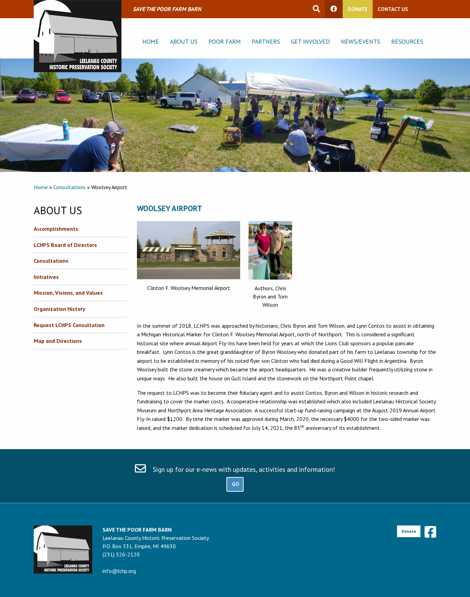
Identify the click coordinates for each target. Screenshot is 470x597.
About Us (183, 41)
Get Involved (310, 41)
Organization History (59, 308)
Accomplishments (56, 228)
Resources (407, 41)
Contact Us (393, 9)
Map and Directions (58, 340)
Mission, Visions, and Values (68, 292)
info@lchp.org (119, 570)
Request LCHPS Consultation (69, 325)
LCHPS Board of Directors (65, 244)
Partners (266, 41)
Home (150, 41)
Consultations (69, 187)
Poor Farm (225, 41)
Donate (357, 9)
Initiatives (46, 276)
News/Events (360, 41)
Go (235, 484)
